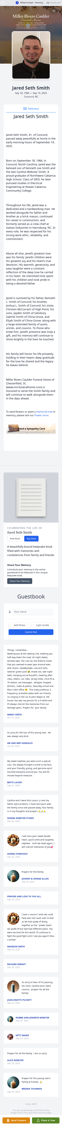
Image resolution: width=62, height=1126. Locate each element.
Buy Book (31, 538)
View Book (15, 538)
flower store (41, 415)
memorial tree (44, 411)
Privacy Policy (22, 1112)
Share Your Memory (20, 581)
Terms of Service (39, 1112)
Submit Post (31, 632)
